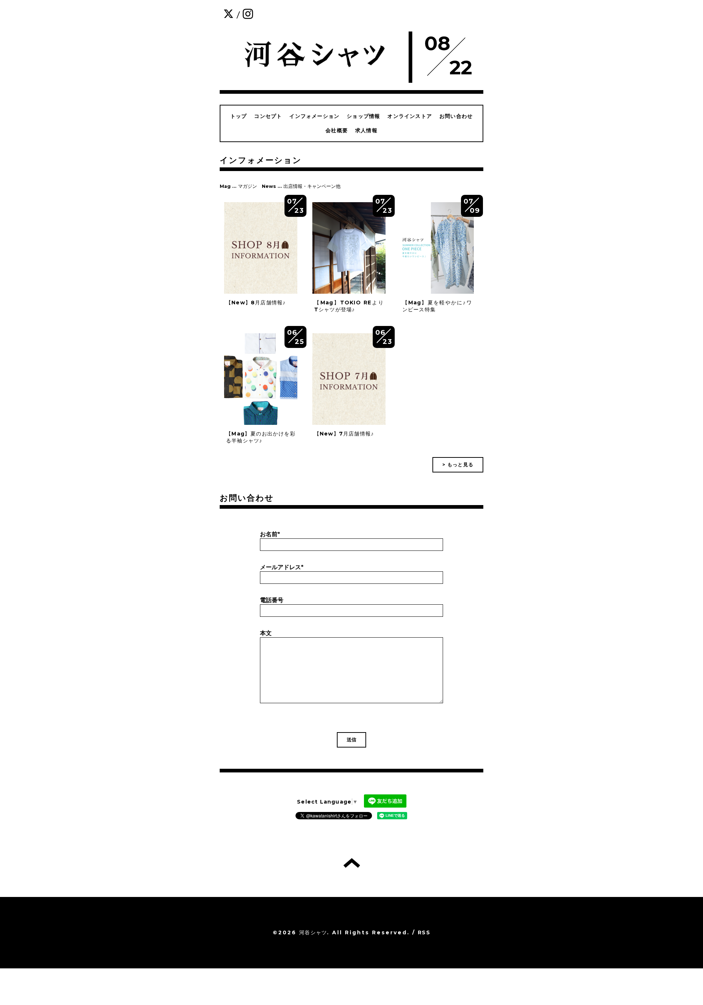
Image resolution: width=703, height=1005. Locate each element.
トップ (238, 116)
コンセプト (268, 116)
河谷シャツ (313, 932)
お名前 (270, 534)
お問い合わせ (456, 116)
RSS (424, 932)
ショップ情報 (363, 116)
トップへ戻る (351, 863)
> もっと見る (457, 464)
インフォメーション (314, 116)
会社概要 (337, 130)
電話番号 (271, 600)
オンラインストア (409, 116)
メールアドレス (282, 567)
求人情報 (366, 130)
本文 (266, 633)
